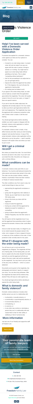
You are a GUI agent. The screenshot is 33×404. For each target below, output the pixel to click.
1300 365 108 (20, 363)
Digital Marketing (12, 397)
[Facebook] (15, 401)
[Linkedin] (18, 401)
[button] (31, 7)
